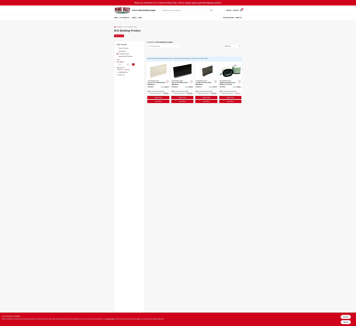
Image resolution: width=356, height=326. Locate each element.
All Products (124, 17)
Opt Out (345, 322)
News (140, 17)
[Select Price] (133, 64)
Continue (346, 317)
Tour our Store (228, 17)
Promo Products (123, 48)
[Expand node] (117, 72)
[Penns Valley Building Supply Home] (122, 10)
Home (116, 17)
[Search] (211, 10)
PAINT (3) (121, 75)
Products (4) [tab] (119, 36)
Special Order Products (125, 56)
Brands (120, 27)
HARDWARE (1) (123, 72)
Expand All (127, 69)
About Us (239, 17)
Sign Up (236, 10)
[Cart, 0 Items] (241, 10)
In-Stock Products (124, 53)
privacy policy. (110, 319)
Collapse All (120, 69)
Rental (134, 17)
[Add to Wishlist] (167, 81)
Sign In (228, 10)
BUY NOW (158, 101)
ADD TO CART (158, 97)
